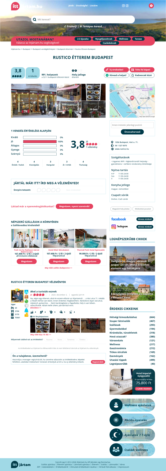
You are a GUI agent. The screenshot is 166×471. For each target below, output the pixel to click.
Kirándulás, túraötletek (123, 332)
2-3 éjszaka (83, 38)
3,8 (78, 144)
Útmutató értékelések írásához (83, 467)
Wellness (123, 38)
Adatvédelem (48, 467)
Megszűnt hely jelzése (120, 209)
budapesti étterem (56, 77)
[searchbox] (83, 19)
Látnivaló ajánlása (82, 464)
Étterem (95, 464)
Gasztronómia (118, 348)
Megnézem (26, 261)
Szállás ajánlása (48, 464)
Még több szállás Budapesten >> (58, 268)
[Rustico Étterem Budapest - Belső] (68, 325)
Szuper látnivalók (117, 255)
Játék (71, 5)
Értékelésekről (62, 467)
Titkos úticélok (144, 288)
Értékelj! (72, 26)
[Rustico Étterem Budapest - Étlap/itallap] (42, 325)
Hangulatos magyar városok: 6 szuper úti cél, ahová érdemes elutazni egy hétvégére (130, 264)
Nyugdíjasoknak (103, 38)
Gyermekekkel (118, 329)
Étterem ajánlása (64, 464)
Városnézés (116, 340)
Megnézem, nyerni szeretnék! (74, 206)
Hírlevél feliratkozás (107, 467)
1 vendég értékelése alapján (31, 131)
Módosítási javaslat (143, 209)
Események (116, 356)
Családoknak (109, 43)
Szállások (115, 325)
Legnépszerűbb (117, 257)
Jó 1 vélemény (91, 144)
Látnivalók (113, 464)
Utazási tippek (144, 255)
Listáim (94, 5)
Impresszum (123, 467)
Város (122, 464)
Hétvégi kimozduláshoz (138, 254)
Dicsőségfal (82, 5)
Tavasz (138, 38)
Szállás (104, 464)
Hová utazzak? (131, 255)
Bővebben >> (35, 307)
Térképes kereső (92, 26)
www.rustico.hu (122, 149)
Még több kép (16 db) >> (40, 334)
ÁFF (38, 467)
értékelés (32, 72)
